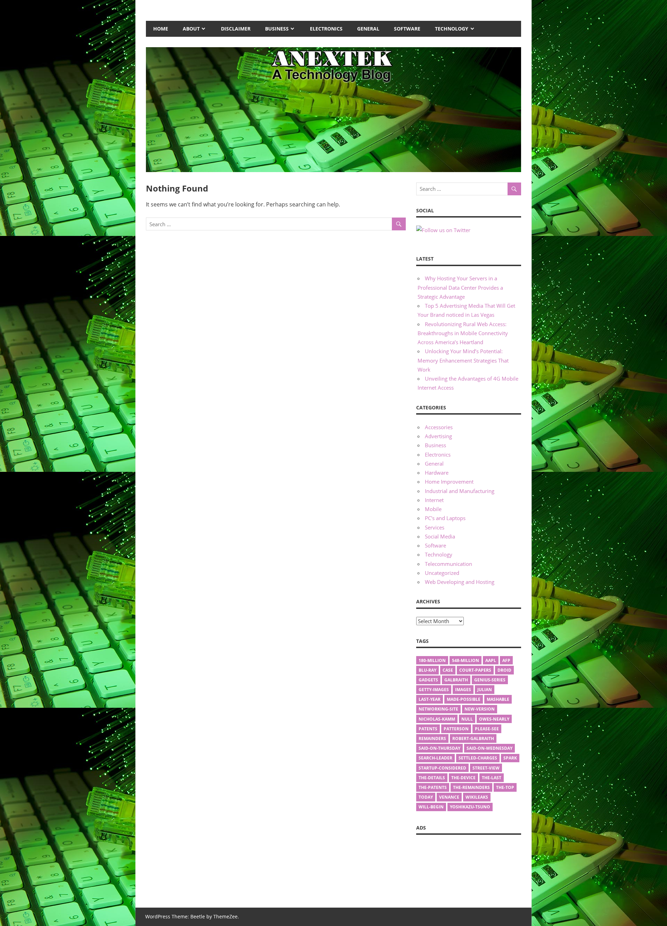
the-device (463, 778)
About (191, 28)
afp (506, 660)
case (448, 670)
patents (428, 729)
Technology (451, 28)
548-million (465, 660)
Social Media (440, 536)
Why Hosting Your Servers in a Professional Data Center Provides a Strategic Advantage (460, 287)
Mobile (433, 509)
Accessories (439, 427)
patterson (456, 729)
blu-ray (427, 670)
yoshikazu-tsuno (470, 807)
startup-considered (442, 768)
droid (504, 670)
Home (160, 28)
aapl (490, 660)
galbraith (456, 680)
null (467, 719)
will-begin (431, 807)
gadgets (428, 680)
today (426, 797)
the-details (432, 778)
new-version (479, 709)
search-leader (435, 758)
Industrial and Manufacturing (459, 490)
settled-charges (478, 758)
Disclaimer (235, 28)
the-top (505, 787)
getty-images (434, 690)
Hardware (436, 472)
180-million (432, 660)
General (368, 28)
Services (434, 527)
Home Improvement (449, 481)
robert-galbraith (473, 738)
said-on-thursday (439, 748)
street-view (486, 768)
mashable (498, 699)
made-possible (463, 699)
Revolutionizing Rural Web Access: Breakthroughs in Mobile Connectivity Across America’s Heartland (463, 333)
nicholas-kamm (437, 719)
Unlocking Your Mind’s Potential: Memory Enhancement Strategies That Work (463, 360)
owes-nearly (494, 719)
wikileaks (477, 797)
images (463, 690)
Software (407, 28)
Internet (434, 499)
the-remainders (471, 787)
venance (449, 797)
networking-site (438, 709)
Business (277, 28)
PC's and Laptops (445, 518)
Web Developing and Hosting (459, 581)
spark (510, 758)
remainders (432, 738)
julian (484, 690)
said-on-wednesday (489, 748)
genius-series (489, 680)
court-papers (475, 670)
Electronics (326, 28)
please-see (487, 729)
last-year (429, 699)
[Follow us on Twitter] (443, 230)
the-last (491, 778)
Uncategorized (442, 572)
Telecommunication (448, 563)
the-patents (433, 787)
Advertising (438, 436)
